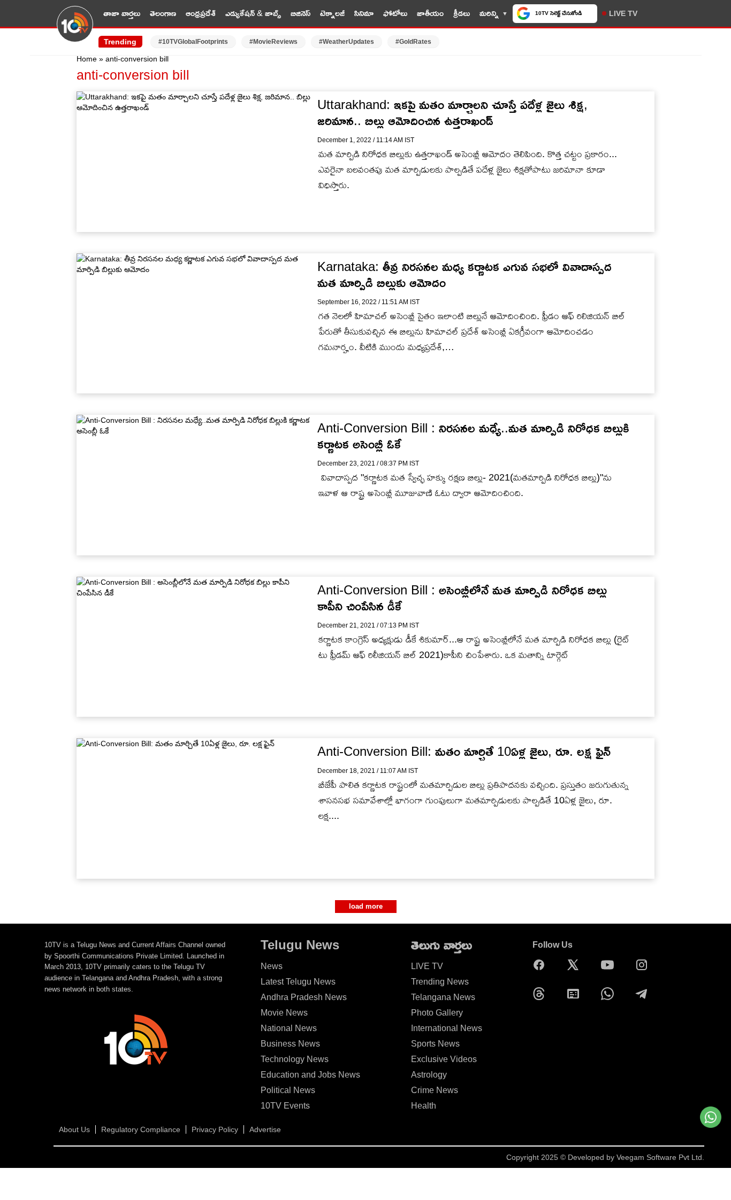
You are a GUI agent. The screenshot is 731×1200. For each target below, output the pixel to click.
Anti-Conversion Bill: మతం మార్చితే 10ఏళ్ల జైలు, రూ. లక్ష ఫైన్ (464, 751)
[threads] (541, 993)
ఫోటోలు (395, 13)
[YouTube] (610, 964)
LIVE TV (623, 13)
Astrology (429, 1074)
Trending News (440, 981)
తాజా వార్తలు (121, 13)
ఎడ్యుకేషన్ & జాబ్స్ (253, 13)
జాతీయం (430, 13)
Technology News (295, 1059)
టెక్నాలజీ (332, 13)
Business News (290, 1043)
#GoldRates (413, 41)
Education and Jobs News (310, 1074)
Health (423, 1105)
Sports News (435, 1043)
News (272, 966)
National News (289, 1028)
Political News (288, 1090)
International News (446, 1028)
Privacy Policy (215, 1129)
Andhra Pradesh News (304, 997)
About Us (74, 1129)
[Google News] (576, 993)
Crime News (434, 1090)
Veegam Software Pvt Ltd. (660, 1157)
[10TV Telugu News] (75, 30)
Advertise (265, 1129)
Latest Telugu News (298, 981)
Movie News (284, 1012)
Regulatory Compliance (140, 1129)
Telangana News (443, 997)
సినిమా (364, 13)
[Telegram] (644, 993)
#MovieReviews (273, 41)
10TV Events (285, 1105)
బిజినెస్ (300, 13)
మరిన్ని (489, 13)
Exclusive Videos (444, 1059)
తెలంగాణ (163, 13)
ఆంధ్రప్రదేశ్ (201, 13)
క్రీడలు (461, 13)
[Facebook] (541, 964)
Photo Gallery (437, 1012)
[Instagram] (644, 964)
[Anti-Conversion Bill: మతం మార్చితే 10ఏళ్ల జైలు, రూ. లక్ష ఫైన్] (196, 808)
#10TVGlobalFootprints (193, 41)
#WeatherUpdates (346, 41)
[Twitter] (576, 964)
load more (366, 906)
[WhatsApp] (610, 993)
